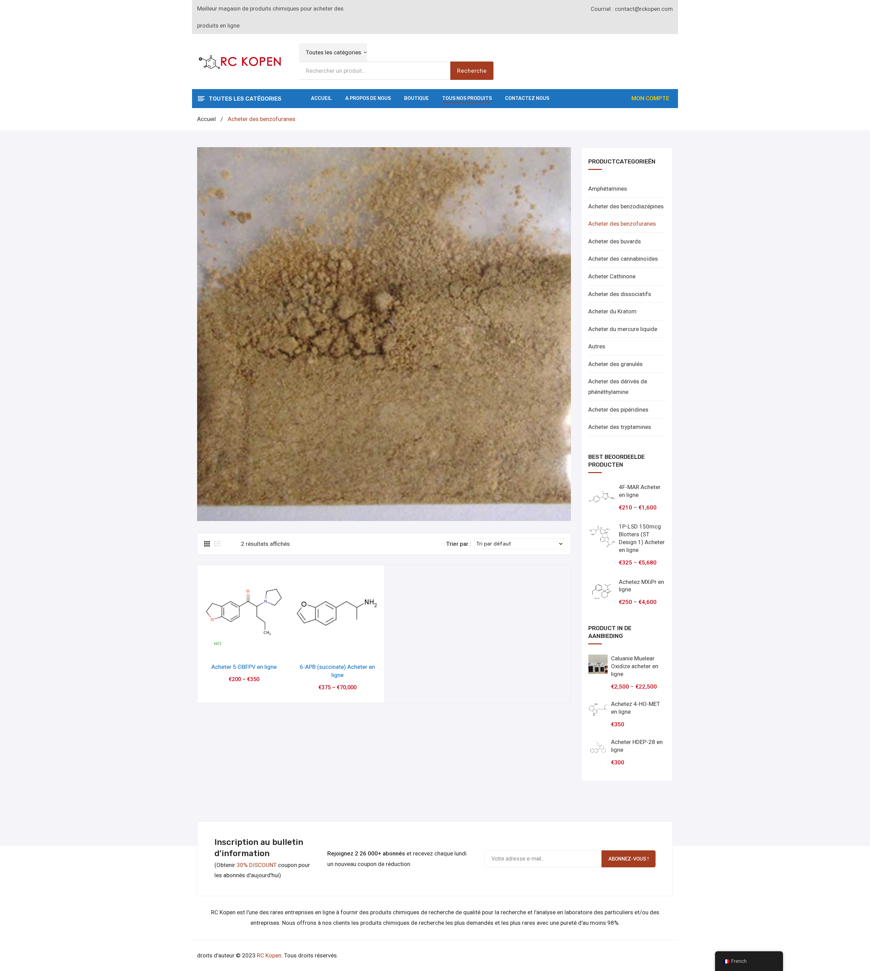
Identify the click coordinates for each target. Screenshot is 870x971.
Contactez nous (527, 98)
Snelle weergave (244, 647)
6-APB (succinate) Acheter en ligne (337, 670)
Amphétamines (607, 188)
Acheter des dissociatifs (619, 294)
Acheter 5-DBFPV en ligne (244, 666)
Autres (596, 346)
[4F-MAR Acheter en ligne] (601, 496)
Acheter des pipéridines (618, 409)
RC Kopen (269, 955)
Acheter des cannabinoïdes (623, 258)
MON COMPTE (650, 98)
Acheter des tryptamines (619, 426)
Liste (217, 543)
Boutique (416, 98)
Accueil (321, 98)
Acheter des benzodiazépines (626, 206)
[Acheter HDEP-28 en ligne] (598, 748)
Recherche (472, 70)
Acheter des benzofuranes (622, 223)
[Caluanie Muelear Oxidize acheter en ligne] (598, 664)
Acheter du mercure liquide (622, 329)
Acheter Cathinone (612, 276)
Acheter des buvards (614, 241)
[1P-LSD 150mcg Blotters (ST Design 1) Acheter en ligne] (601, 536)
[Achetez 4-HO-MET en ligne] (598, 709)
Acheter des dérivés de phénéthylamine (617, 386)
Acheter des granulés (615, 364)
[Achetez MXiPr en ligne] (601, 591)
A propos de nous (368, 98)
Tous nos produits (467, 98)
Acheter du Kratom (612, 311)
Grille (207, 543)
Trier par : (458, 543)
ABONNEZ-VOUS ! (628, 859)
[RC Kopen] (239, 60)
